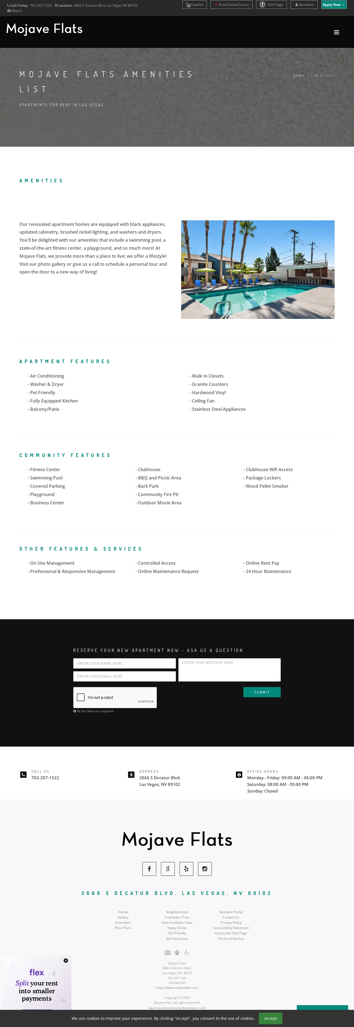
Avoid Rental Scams (233, 4)
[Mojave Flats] (177, 840)
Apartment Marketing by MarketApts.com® (177, 1008)
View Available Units (177, 922)
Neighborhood (177, 912)
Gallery (123, 917)
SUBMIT (262, 692)
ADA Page (275, 4)
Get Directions (177, 938)
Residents (306, 4)
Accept (270, 1018)
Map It (17, 10)
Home (299, 76)
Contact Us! (177, 982)
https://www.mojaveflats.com (177, 987)
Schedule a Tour (177, 917)
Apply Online (177, 927)
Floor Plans (123, 927)
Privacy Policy (231, 922)
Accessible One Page (231, 933)
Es (196, 4)
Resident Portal (231, 912)
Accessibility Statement (231, 927)
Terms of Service (231, 938)
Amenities (123, 922)
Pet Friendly (177, 933)
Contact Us (231, 917)
